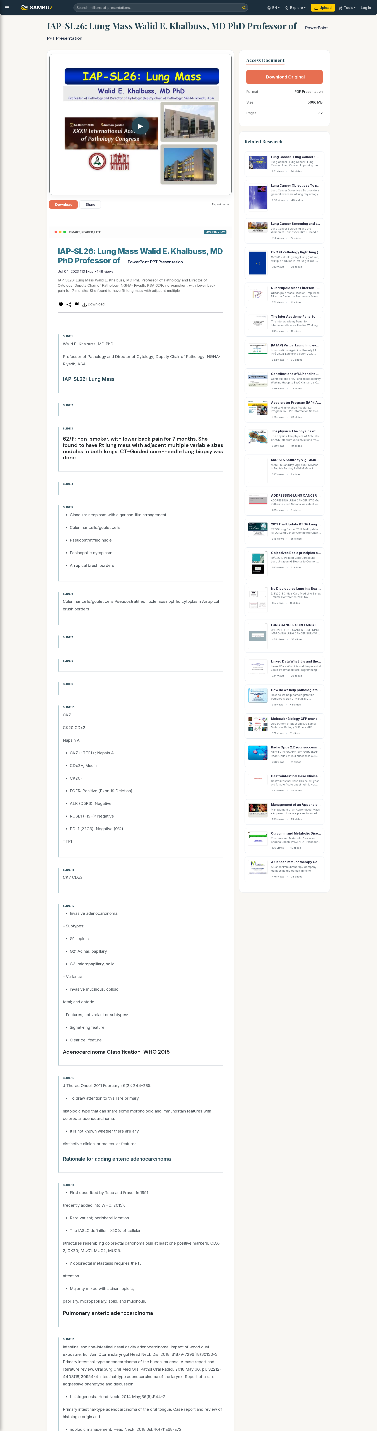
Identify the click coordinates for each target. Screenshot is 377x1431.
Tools (348, 7)
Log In (366, 7)
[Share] (69, 304)
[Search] (244, 7)
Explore (296, 7)
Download (63, 204)
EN (274, 7)
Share (90, 204)
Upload (326, 7)
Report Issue (220, 204)
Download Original (285, 77)
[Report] (77, 304)
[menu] (7, 8)
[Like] (61, 304)
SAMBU (41, 7)
